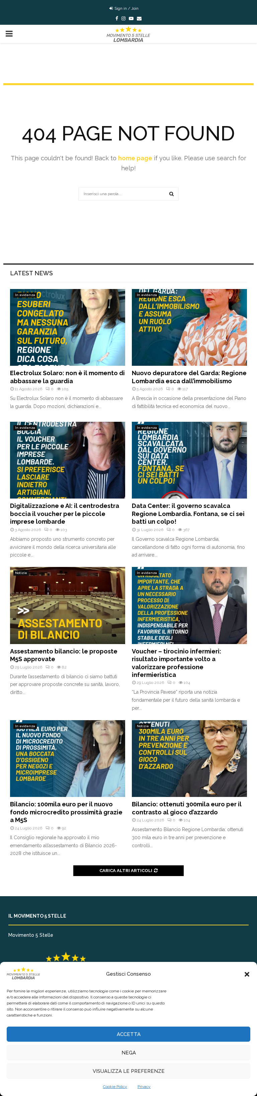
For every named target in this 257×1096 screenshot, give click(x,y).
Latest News (31, 273)
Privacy (144, 1086)
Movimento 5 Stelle (30, 935)
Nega (128, 1053)
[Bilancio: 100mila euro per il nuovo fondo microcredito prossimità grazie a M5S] (67, 758)
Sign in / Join (126, 8)
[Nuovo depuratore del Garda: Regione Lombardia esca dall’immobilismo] (189, 327)
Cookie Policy (115, 1086)
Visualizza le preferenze (129, 1071)
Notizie (21, 573)
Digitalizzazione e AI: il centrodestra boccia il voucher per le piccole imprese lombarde (64, 513)
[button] (247, 974)
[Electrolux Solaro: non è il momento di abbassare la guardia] (67, 327)
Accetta (129, 1034)
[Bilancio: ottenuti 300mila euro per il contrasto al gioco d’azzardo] (189, 758)
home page (135, 158)
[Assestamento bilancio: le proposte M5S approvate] (67, 605)
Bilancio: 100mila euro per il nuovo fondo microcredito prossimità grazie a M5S (66, 812)
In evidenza (25, 295)
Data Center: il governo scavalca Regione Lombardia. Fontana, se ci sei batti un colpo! (188, 513)
